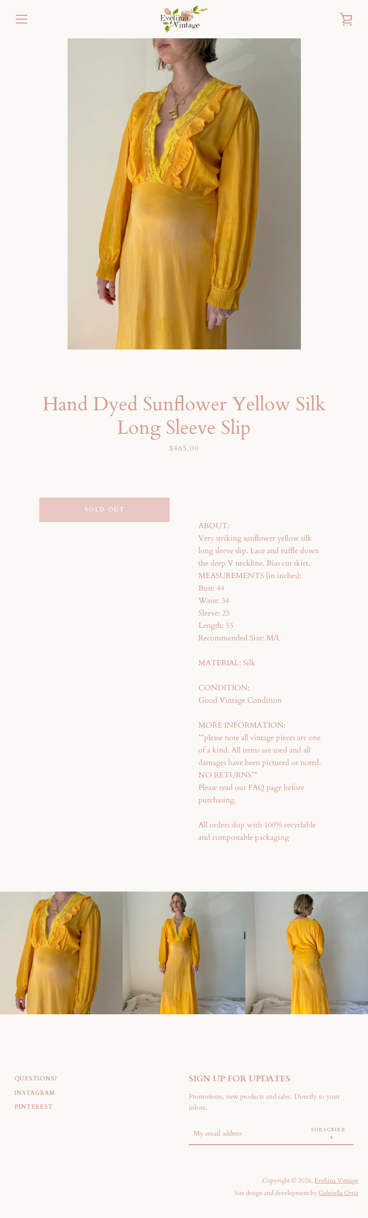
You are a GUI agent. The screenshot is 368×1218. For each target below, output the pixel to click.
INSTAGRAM (34, 1093)
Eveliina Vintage (336, 1180)
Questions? (36, 1078)
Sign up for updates (239, 1079)
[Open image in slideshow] (184, 193)
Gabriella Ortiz (338, 1193)
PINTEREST (33, 1107)
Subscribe (328, 1129)
